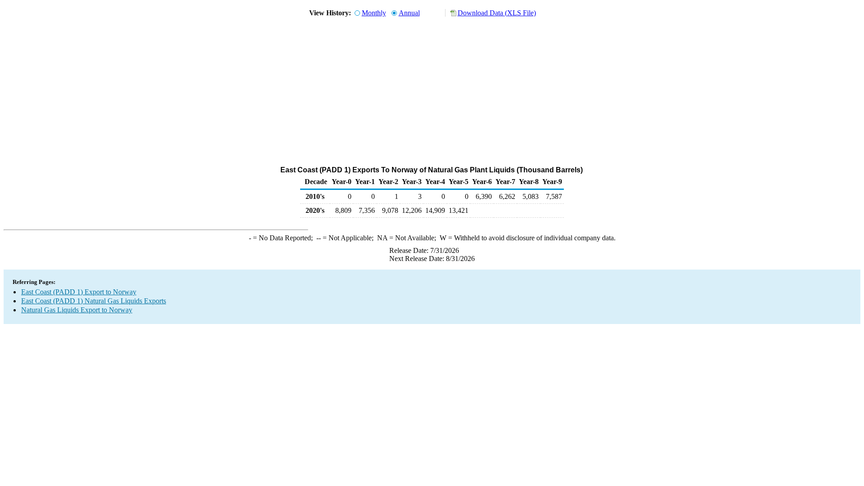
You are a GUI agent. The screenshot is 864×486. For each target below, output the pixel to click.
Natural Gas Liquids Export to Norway (76, 310)
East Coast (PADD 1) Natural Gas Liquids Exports (93, 301)
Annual (409, 13)
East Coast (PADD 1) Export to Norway (78, 292)
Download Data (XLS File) (497, 13)
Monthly (374, 13)
